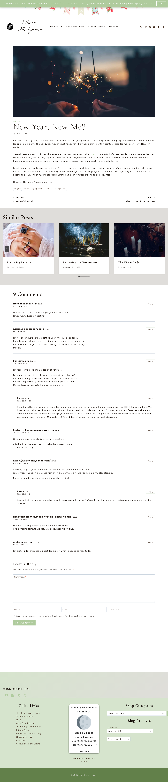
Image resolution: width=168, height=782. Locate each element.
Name (18, 609)
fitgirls (17, 189)
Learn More (84, 751)
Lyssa (18, 134)
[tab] (79, 276)
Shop (18, 720)
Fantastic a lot (22, 361)
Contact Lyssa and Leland (28, 744)
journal (48, 189)
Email (66, 609)
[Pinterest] (154, 27)
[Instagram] (150, 27)
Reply (150, 304)
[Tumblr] (158, 27)
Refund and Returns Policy (28, 733)
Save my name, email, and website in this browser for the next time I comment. (55, 616)
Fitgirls (95, 154)
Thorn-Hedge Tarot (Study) (28, 727)
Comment (20, 577)
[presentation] (28, 240)
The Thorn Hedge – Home (28, 713)
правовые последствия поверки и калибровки (42, 516)
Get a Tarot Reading (25, 723)
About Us (20, 740)
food (26, 189)
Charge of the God (23, 199)
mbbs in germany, (24, 542)
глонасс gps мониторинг (28, 329)
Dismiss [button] (161, 3)
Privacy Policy (22, 730)
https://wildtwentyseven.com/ (32, 460)
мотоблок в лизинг (25, 303)
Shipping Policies (24, 737)
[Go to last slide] (7, 249)
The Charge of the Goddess (140, 199)
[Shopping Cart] (163, 27)
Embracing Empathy (19, 262)
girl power (37, 189)
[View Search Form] (141, 27)
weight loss (60, 189)
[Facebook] (146, 27)
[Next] (161, 249)
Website (115, 609)
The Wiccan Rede (128, 262)
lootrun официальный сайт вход (33, 430)
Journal (17, 122)
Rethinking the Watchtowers (80, 262)
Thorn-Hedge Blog (25, 716)
